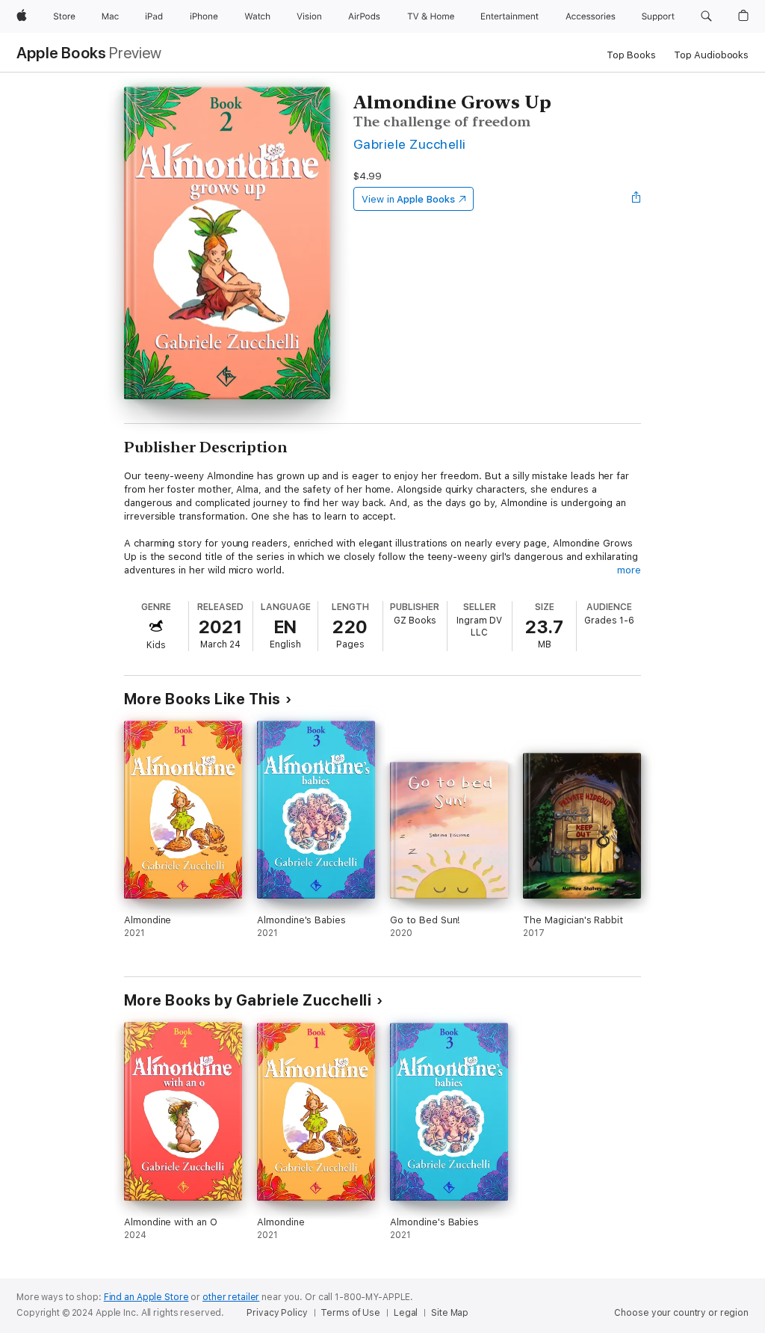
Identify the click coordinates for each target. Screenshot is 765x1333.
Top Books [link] (631, 55)
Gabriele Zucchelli (409, 144)
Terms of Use (350, 1313)
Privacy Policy (277, 1313)
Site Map (449, 1313)
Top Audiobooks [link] (711, 55)
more (629, 570)
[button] (706, 16)
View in (408, 199)
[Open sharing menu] (636, 199)
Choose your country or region (681, 1313)
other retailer (230, 1297)
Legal (406, 1313)
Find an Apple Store (146, 1297)
